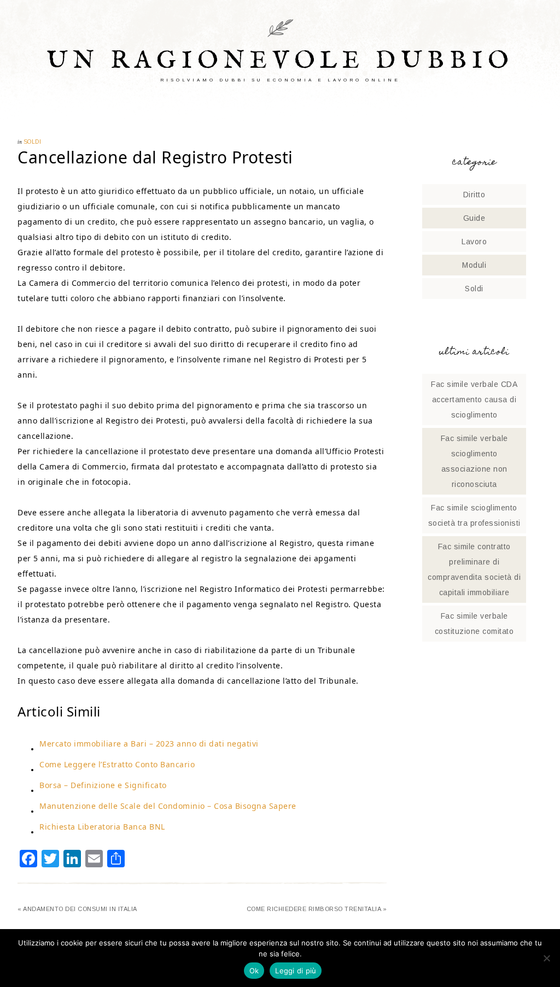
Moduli (474, 265)
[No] (546, 958)
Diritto (474, 194)
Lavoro (474, 241)
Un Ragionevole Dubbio (280, 61)
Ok (254, 970)
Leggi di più (295, 970)
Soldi (33, 142)
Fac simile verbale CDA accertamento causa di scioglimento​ (474, 399)
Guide (474, 218)
